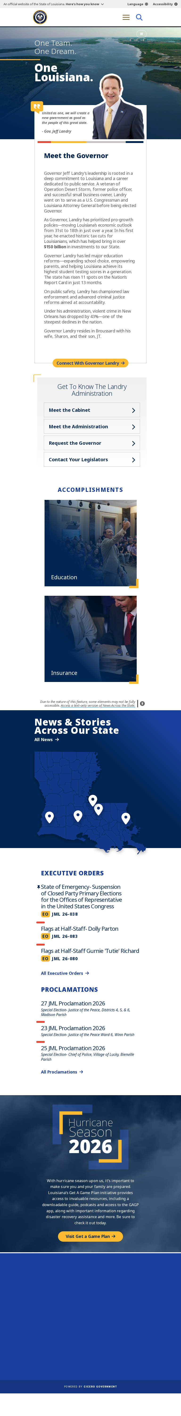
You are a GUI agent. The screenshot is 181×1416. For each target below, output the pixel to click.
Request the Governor (75, 443)
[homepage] (40, 17)
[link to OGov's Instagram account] (125, 1315)
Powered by (90, 1386)
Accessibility (163, 4)
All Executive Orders (62, 973)
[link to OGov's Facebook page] (107, 1315)
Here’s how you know (82, 4)
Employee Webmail (51, 1348)
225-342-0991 (49, 1312)
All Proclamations (59, 1072)
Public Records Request (113, 1348)
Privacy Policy (104, 1355)
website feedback (114, 1300)
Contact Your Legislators (78, 459)
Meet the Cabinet (69, 410)
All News (43, 739)
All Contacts (50, 1324)
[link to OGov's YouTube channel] (134, 1315)
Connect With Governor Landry (88, 363)
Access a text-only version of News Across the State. (98, 705)
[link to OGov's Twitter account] (116, 1315)
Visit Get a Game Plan (88, 1236)
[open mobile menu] (126, 17)
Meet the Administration (78, 426)
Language (135, 4)
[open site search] (139, 17)
